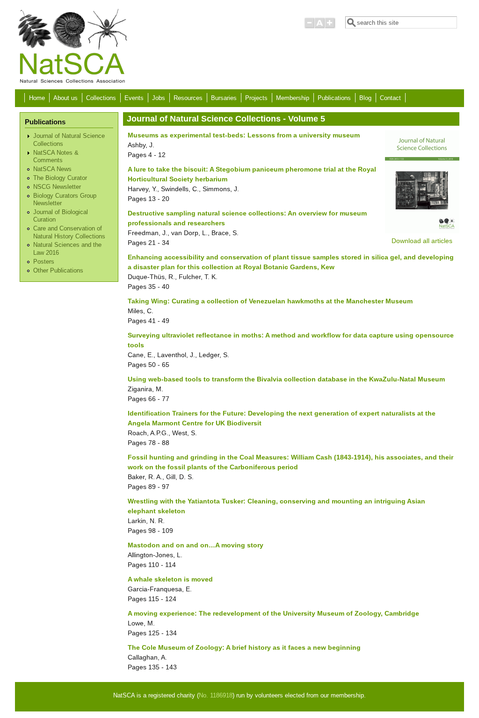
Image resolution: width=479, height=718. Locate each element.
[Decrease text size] (309, 26)
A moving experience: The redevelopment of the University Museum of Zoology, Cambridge (273, 613)
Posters (43, 261)
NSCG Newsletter (57, 187)
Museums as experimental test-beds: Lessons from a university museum (244, 135)
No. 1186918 (215, 695)
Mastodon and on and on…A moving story (195, 545)
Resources (188, 98)
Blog (365, 98)
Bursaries (224, 98)
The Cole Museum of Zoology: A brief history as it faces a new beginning (244, 647)
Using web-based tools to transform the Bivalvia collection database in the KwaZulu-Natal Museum (286, 379)
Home (37, 98)
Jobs (158, 98)
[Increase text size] (330, 26)
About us (65, 98)
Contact (390, 98)
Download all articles (422, 240)
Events (134, 98)
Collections (101, 98)
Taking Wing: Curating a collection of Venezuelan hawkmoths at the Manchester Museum (270, 301)
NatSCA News (52, 169)
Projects (256, 98)
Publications (334, 98)
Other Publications (58, 270)
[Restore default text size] (320, 26)
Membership (292, 98)
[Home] (72, 82)
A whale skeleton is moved (170, 579)
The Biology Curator (60, 178)
